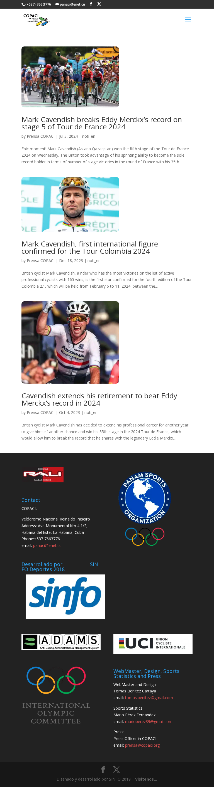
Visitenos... (146, 779)
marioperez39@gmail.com (148, 721)
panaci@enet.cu (47, 545)
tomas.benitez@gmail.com (149, 697)
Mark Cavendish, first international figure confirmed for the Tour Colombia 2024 (89, 247)
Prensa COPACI (41, 136)
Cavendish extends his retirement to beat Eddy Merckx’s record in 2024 (99, 399)
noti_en (88, 136)
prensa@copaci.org (142, 745)
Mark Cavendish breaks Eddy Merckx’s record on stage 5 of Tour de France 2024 (101, 123)
